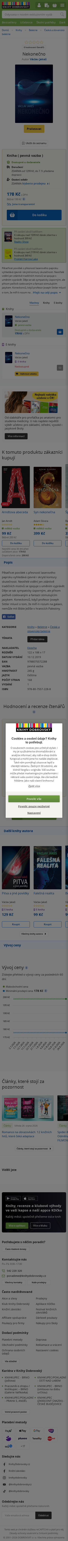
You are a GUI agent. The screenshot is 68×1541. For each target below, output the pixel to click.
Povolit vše (34, 799)
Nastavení (34, 813)
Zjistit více (34, 786)
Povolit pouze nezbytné (34, 806)
